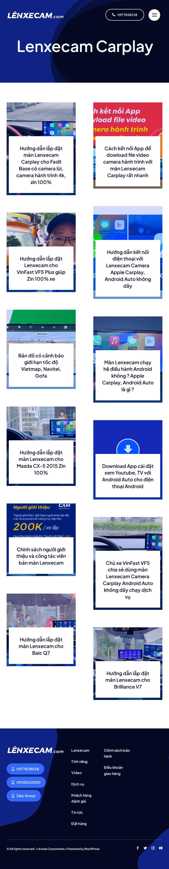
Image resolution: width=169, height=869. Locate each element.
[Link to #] (154, 15)
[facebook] (137, 848)
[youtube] (160, 848)
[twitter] (145, 848)
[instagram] (153, 848)
